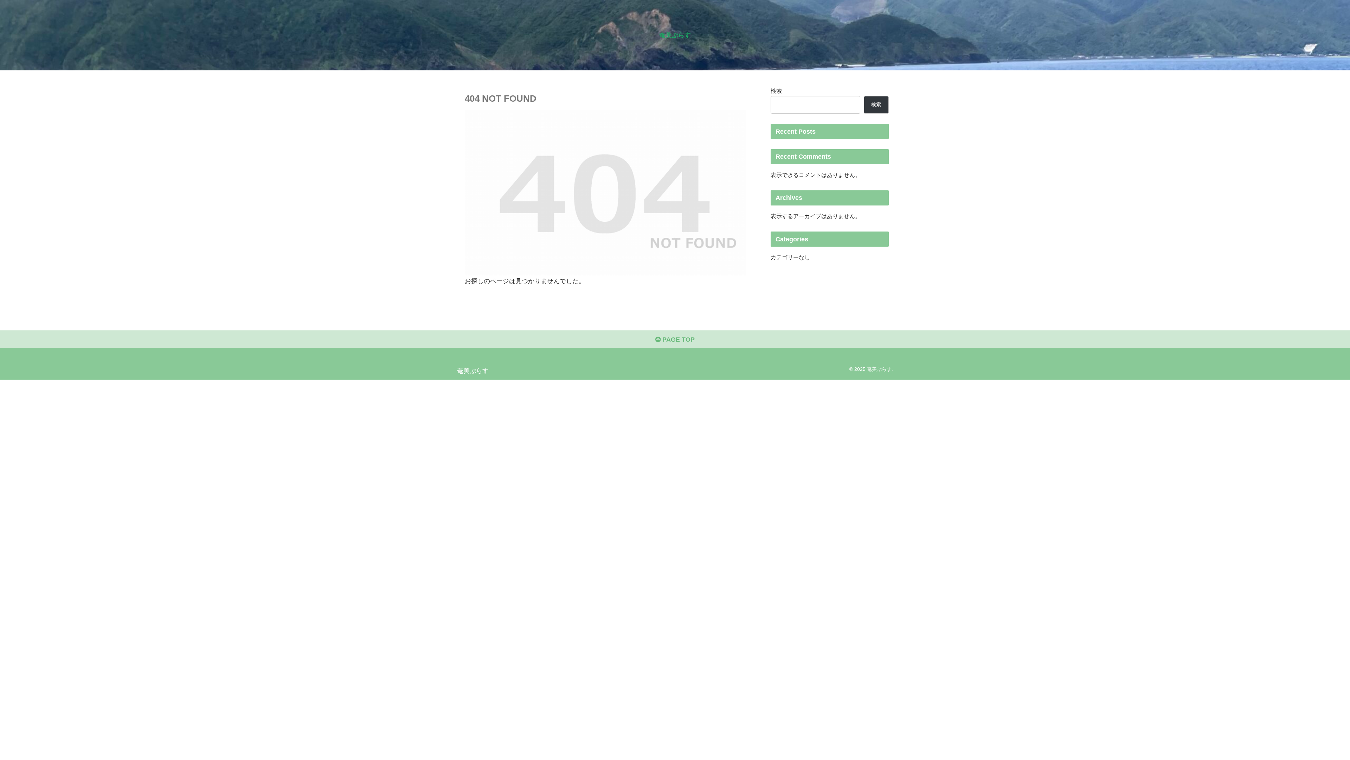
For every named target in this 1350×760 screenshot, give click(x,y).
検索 (776, 91)
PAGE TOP (678, 339)
